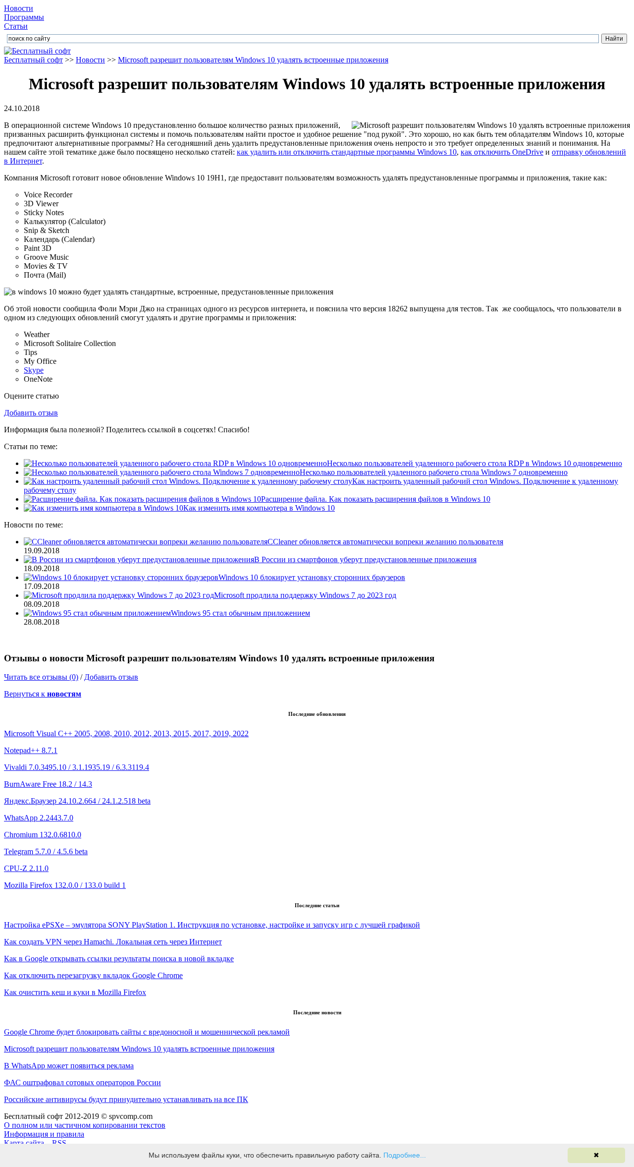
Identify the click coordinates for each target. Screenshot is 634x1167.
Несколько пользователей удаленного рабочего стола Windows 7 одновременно (434, 472)
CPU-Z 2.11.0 (26, 868)
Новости (18, 8)
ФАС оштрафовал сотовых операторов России (82, 1082)
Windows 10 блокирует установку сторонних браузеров (311, 577)
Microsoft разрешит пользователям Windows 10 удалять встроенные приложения (253, 60)
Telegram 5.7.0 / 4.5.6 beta (46, 851)
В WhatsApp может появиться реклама (69, 1065)
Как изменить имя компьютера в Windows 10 (259, 508)
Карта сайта (24, 1143)
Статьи (16, 26)
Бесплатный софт (33, 60)
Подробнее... (404, 1155)
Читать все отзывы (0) (41, 677)
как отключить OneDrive (502, 152)
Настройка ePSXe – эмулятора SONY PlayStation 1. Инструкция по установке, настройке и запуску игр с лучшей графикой (212, 925)
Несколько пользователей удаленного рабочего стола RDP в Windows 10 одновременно (474, 463)
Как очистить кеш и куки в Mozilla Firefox (75, 992)
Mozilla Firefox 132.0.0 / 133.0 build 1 (65, 885)
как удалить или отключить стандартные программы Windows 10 (347, 152)
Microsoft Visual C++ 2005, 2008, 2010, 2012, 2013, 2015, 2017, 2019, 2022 (126, 733)
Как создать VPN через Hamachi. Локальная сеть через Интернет (113, 941)
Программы (24, 17)
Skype (34, 370)
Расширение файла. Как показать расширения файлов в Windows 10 (375, 499)
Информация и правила (44, 1134)
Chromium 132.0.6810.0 (42, 834)
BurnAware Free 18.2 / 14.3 (48, 784)
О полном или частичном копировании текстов (84, 1125)
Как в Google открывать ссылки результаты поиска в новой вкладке (119, 958)
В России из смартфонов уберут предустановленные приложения (365, 559)
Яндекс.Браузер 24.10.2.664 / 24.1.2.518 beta (77, 801)
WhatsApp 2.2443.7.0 (38, 818)
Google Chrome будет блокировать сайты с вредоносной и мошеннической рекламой (147, 1032)
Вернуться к (42, 694)
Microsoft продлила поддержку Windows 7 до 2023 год (305, 595)
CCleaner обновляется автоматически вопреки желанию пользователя (385, 541)
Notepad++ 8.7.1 (30, 750)
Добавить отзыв (31, 412)
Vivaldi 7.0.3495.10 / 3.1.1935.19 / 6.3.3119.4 (76, 767)
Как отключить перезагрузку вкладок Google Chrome (93, 975)
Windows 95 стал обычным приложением (240, 613)
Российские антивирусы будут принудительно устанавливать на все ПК (126, 1099)
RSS (59, 1143)
